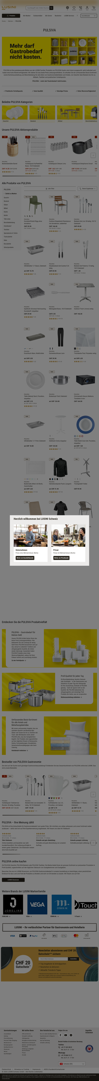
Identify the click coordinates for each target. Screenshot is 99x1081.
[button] (31, 543)
